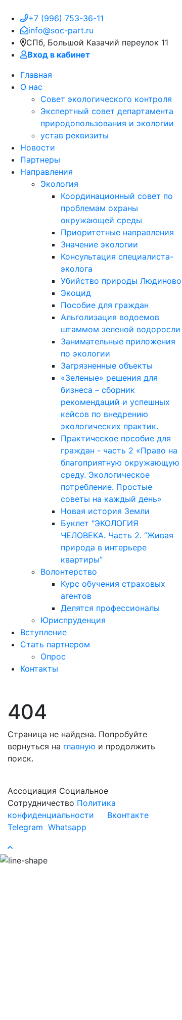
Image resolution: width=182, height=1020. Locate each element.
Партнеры (40, 160)
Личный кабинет (86, 688)
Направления (46, 172)
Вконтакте (127, 815)
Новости (37, 147)
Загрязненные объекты (107, 366)
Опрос (53, 656)
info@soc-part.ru (61, 30)
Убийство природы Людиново (121, 281)
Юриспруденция (73, 620)
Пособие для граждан (105, 305)
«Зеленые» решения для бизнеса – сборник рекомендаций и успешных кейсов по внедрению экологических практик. (115, 402)
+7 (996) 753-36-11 (66, 18)
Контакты (39, 669)
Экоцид (76, 293)
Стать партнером (55, 644)
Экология (59, 184)
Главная (36, 75)
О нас (31, 87)
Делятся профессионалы (110, 608)
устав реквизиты (74, 135)
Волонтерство (68, 572)
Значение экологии (99, 244)
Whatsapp (66, 827)
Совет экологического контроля (106, 99)
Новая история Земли (105, 511)
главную (79, 746)
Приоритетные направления (117, 232)
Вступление (43, 632)
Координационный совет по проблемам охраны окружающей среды (117, 208)
